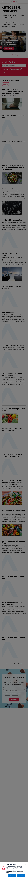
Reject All (21, 875)
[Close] (25, 864)
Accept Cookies (11, 875)
